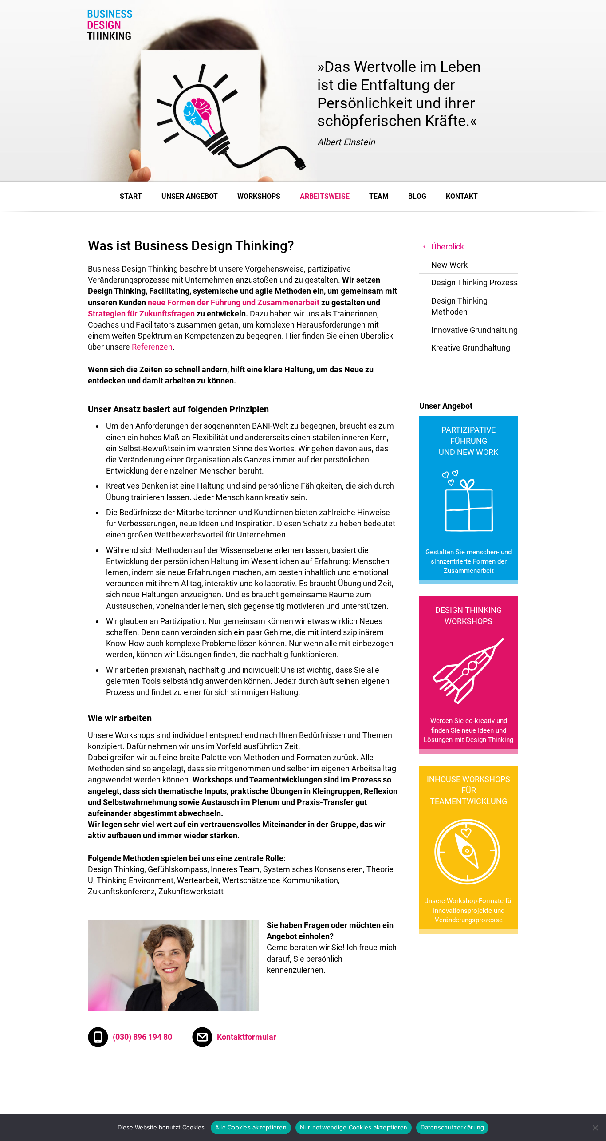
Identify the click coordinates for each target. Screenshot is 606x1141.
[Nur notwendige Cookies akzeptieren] (594, 1127)
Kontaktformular (246, 1037)
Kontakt (462, 196)
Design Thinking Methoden (459, 306)
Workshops (258, 196)
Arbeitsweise (325, 196)
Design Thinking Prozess (474, 282)
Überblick (447, 246)
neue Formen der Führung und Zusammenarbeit (233, 302)
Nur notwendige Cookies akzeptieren (354, 1127)
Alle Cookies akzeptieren (251, 1127)
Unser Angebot (189, 196)
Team (379, 196)
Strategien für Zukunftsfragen (141, 313)
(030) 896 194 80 (142, 1037)
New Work (449, 264)
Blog (417, 196)
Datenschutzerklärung (452, 1127)
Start (131, 196)
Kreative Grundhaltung (470, 347)
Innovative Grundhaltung (474, 330)
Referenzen (152, 346)
